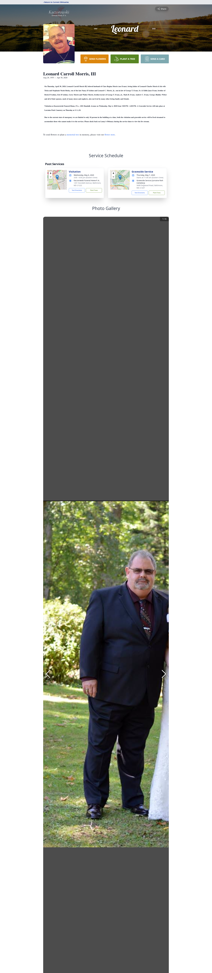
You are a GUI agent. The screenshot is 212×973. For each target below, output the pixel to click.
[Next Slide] (164, 673)
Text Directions (77, 190)
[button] (57, 177)
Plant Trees (94, 190)
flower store (110, 134)
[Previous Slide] (48, 673)
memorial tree (73, 134)
